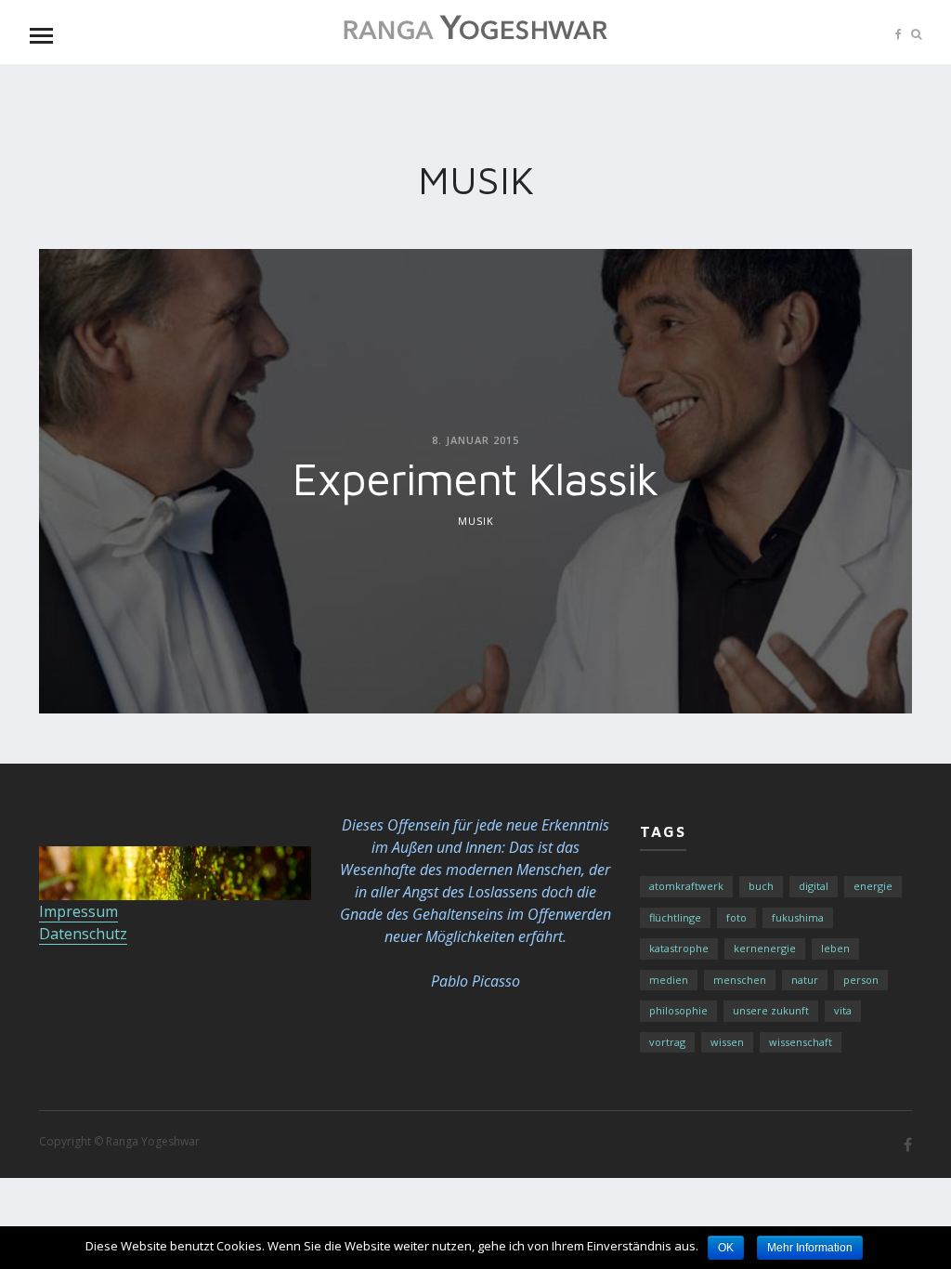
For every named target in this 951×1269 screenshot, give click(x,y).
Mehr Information (810, 1247)
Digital (813, 886)
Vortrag (667, 1042)
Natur (804, 980)
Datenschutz (83, 933)
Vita (843, 1010)
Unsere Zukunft (771, 1010)
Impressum (78, 911)
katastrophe (679, 948)
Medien (668, 980)
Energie (872, 886)
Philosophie (678, 1010)
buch (761, 886)
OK (726, 1247)
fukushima (798, 917)
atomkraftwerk (686, 886)
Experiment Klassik (475, 477)
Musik (476, 520)
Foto (736, 917)
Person (861, 980)
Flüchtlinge (675, 917)
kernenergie (765, 948)
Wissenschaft (800, 1042)
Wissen (727, 1042)
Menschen (739, 980)
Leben (835, 948)
